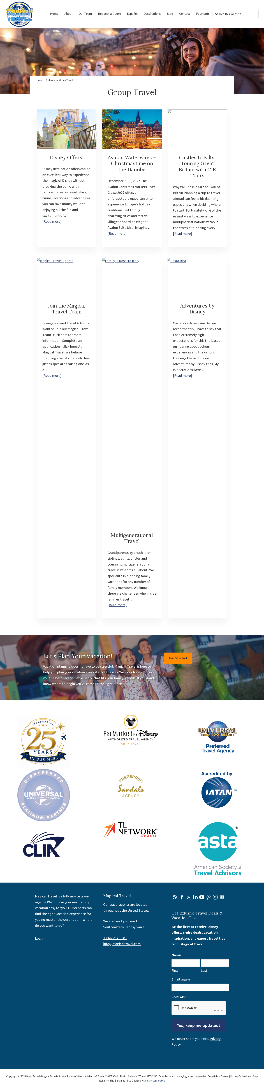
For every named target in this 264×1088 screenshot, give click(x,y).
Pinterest (208, 897)
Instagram (215, 897)
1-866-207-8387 (115, 937)
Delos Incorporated (154, 1080)
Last (204, 970)
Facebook (182, 897)
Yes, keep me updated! (198, 1025)
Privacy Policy (66, 1076)
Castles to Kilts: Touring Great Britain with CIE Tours (197, 166)
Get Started (178, 658)
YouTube (202, 897)
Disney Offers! (67, 157)
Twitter (188, 897)
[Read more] (51, 221)
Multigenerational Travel (132, 538)
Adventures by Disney (197, 309)
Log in (39, 938)
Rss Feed (175, 897)
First (175, 970)
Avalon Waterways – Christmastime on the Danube (132, 163)
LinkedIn (195, 897)
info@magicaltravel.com (122, 943)
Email (222, 897)
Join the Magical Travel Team (66, 309)
